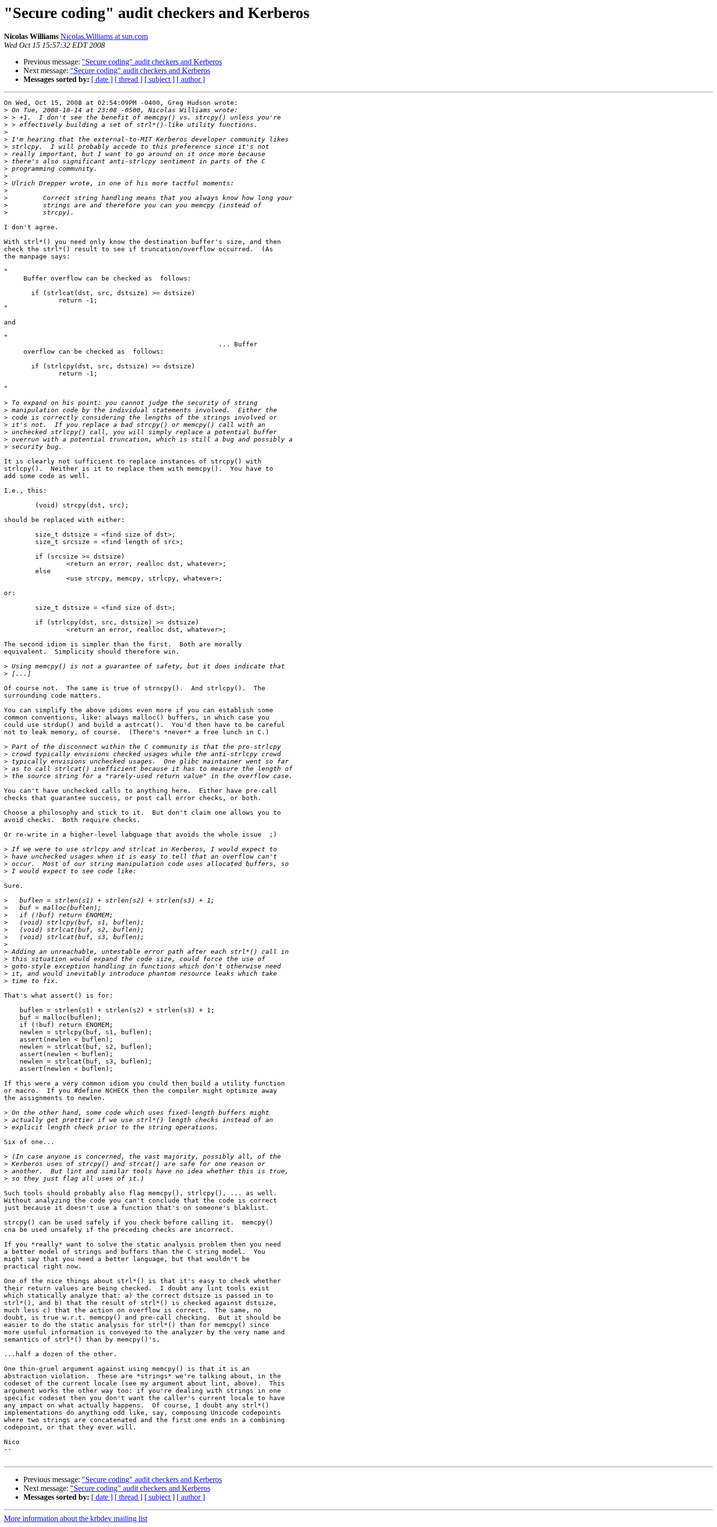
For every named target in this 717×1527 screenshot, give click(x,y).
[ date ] (102, 79)
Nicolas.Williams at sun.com (104, 36)
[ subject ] (159, 79)
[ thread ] (128, 79)
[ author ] (191, 79)
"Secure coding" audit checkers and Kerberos (152, 62)
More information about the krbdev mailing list (75, 1518)
